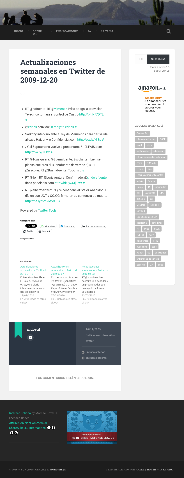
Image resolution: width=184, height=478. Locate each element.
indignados (160, 187)
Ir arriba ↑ (167, 469)
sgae (154, 247)
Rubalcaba (142, 247)
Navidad (141, 211)
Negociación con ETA (147, 217)
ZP (151, 265)
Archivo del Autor (30, 337)
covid (139, 145)
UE (149, 253)
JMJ (162, 193)
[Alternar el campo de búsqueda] (169, 31)
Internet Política (20, 413)
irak (138, 193)
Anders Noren (146, 469)
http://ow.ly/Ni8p (89, 139)
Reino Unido (142, 241)
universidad (160, 253)
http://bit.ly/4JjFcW (68, 183)
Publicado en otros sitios (100, 335)
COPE (162, 139)
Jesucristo (150, 193)
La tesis (107, 31)
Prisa (146, 229)
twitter (89, 341)
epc (149, 169)
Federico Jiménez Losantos (150, 175)
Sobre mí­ (37, 32)
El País (140, 169)
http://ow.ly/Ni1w (37, 152)
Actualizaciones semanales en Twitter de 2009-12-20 (62, 70)
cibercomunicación (146, 139)
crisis (149, 145)
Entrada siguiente (96, 357)
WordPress (58, 469)
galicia (140, 181)
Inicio (18, 31)
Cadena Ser (142, 133)
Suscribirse (158, 59)
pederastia (142, 223)
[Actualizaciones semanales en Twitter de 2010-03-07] (66, 284)
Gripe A (151, 181)
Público (140, 235)
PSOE (157, 229)
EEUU (139, 163)
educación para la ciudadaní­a (151, 157)
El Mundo (151, 163)
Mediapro (155, 205)
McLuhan (141, 205)
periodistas (157, 223)
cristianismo (143, 151)
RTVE (155, 241)
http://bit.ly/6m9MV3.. (41, 201)
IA (89, 31)
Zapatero (141, 265)
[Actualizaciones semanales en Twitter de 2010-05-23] (97, 284)
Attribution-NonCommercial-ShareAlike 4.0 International (28, 425)
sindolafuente (97, 177)
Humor (140, 187)
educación (158, 151)
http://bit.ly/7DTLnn (93, 114)
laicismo (141, 199)
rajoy (151, 235)
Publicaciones (67, 31)
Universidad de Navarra (148, 259)
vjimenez (60, 109)
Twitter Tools (47, 210)
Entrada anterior (95, 352)
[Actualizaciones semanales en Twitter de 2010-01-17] (35, 284)
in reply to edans (62, 127)
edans (32, 127)
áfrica (160, 265)
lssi (151, 199)
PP (138, 229)
